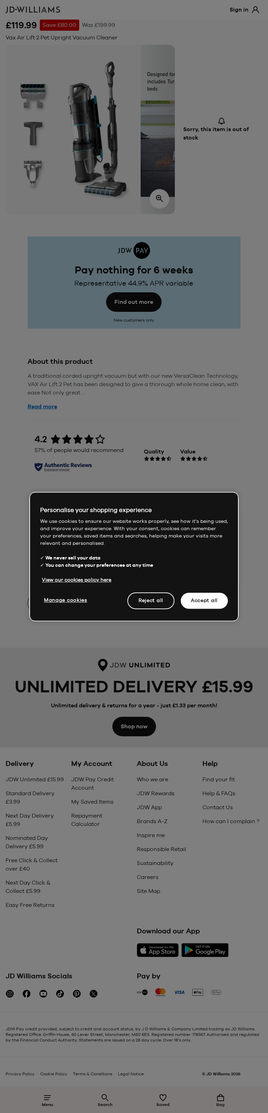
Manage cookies (65, 600)
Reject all (151, 600)
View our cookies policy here (76, 579)
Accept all (204, 600)
